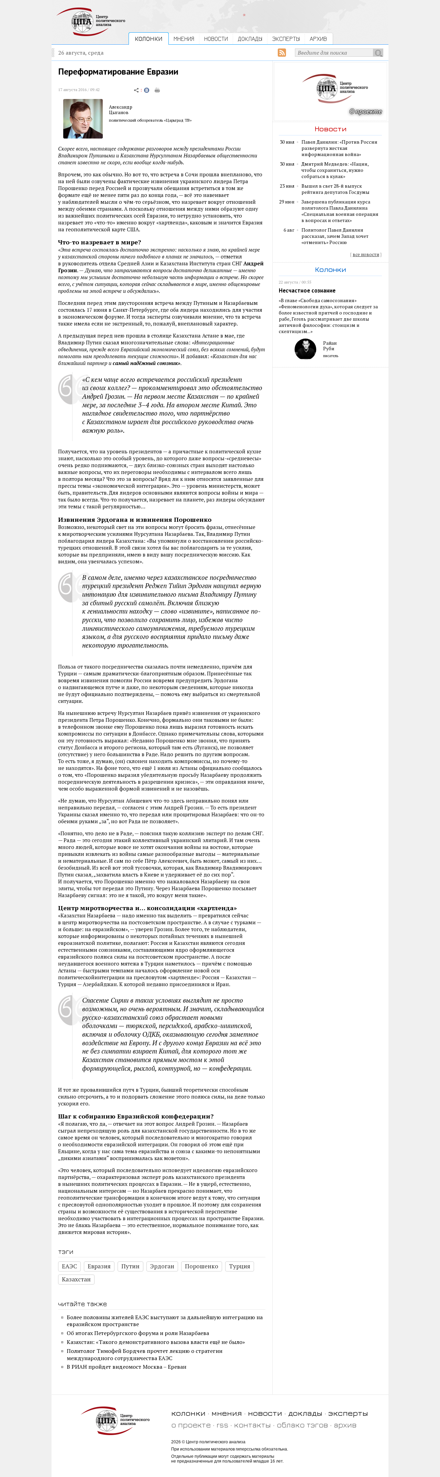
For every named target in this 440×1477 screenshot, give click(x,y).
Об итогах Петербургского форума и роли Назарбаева (138, 1333)
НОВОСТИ (216, 38)
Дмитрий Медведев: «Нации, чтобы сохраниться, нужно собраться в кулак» (334, 170)
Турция (239, 1266)
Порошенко (201, 1266)
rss (222, 1424)
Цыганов (119, 112)
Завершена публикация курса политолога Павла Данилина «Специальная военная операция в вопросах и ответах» (339, 211)
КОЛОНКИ (149, 38)
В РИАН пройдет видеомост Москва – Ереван (126, 1366)
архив (345, 1424)
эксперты (348, 1413)
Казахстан (76, 1279)
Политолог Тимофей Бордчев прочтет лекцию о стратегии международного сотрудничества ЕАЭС (144, 1354)
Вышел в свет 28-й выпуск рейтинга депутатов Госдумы (335, 189)
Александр (120, 107)
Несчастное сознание (307, 290)
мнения (226, 1413)
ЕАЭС (69, 1266)
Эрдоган (162, 1266)
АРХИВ (318, 38)
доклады (305, 1413)
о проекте (191, 1424)
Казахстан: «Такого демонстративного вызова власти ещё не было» (156, 1342)
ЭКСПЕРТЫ (286, 38)
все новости (366, 254)
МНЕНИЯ (184, 38)
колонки (188, 1413)
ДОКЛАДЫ (250, 38)
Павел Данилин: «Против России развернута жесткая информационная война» (339, 148)
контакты (252, 1424)
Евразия (99, 1266)
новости (265, 1413)
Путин (130, 1266)
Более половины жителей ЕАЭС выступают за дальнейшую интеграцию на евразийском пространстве (165, 1320)
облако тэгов (302, 1424)
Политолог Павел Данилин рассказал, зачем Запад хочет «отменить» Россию (334, 236)
